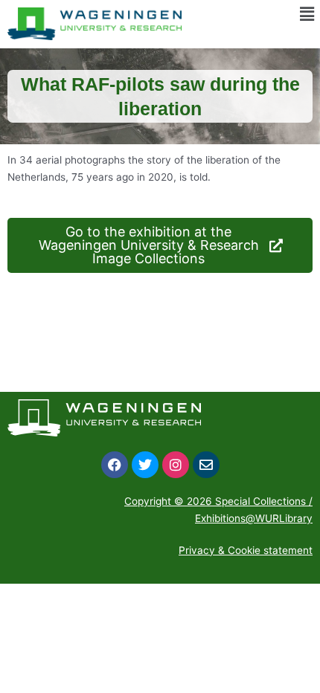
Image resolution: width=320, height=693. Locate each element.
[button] (307, 14)
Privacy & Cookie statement (246, 550)
